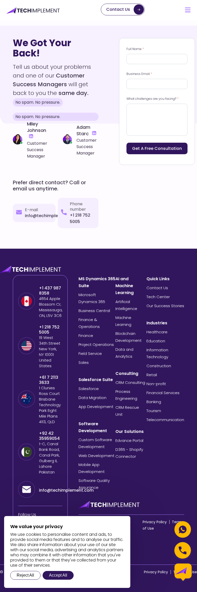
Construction (158, 365)
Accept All (58, 575)
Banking (153, 401)
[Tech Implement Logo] (33, 10)
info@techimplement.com (52, 216)
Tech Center (158, 296)
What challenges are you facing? (152, 98)
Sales (83, 362)
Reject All (25, 575)
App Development (95, 406)
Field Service (90, 353)
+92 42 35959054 (50, 436)
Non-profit (156, 383)
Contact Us (118, 9)
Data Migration (92, 397)
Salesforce (88, 388)
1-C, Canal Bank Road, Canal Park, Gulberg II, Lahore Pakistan (49, 458)
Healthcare (157, 332)
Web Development (96, 455)
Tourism (153, 410)
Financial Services (163, 392)
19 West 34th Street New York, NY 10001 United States (49, 351)
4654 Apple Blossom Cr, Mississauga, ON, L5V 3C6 (51, 307)
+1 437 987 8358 (50, 291)
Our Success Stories (165, 305)
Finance (85, 335)
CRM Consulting (130, 382)
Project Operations (96, 344)
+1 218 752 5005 (49, 330)
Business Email (139, 74)
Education (155, 341)
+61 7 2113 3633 (48, 380)
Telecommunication (165, 419)
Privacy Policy (155, 522)
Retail (151, 374)
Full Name (135, 49)
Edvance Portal (129, 440)
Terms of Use (185, 572)
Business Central (94, 310)
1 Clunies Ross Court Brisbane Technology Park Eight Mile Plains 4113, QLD (50, 404)
